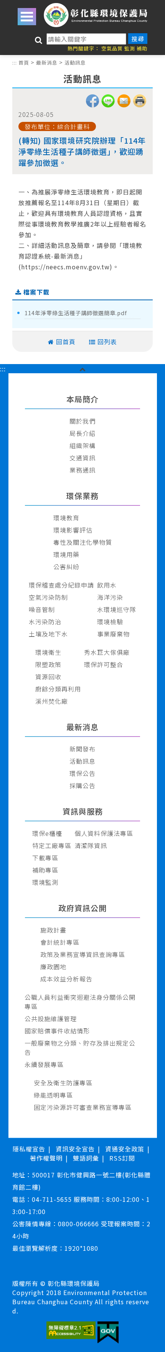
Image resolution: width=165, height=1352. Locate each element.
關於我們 (82, 421)
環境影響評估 (72, 529)
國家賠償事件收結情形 (57, 1030)
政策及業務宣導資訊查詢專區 (82, 954)
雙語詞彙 (86, 1158)
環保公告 (82, 773)
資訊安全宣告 (75, 1148)
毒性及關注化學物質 (82, 542)
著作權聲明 (46, 1158)
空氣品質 (112, 48)
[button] (82, 368)
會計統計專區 (59, 942)
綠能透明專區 (53, 1094)
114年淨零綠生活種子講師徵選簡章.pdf (76, 313)
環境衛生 (48, 652)
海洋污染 (110, 597)
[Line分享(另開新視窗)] (108, 105)
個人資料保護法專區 (103, 833)
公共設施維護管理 (51, 1018)
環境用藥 (66, 554)
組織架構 (82, 445)
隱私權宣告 (29, 1148)
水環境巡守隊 (116, 609)
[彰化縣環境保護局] (96, 15)
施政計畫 (53, 929)
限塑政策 (48, 664)
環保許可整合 (103, 664)
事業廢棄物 (113, 633)
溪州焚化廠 (51, 701)
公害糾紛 (66, 566)
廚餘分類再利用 (58, 688)
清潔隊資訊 (90, 845)
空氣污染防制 (48, 597)
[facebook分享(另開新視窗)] (92, 105)
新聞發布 (82, 748)
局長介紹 (82, 433)
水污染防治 (45, 621)
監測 (129, 48)
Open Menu (27, 16)
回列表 (107, 341)
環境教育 (66, 517)
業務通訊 (82, 469)
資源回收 (48, 676)
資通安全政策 (124, 1148)
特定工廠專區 (51, 845)
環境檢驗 (110, 621)
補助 (142, 48)
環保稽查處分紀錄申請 (61, 584)
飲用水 (107, 584)
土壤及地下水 (48, 633)
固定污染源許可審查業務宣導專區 (83, 1107)
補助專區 (45, 869)
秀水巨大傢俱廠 (107, 652)
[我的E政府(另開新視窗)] (108, 1333)
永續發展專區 (44, 1064)
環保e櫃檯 (47, 833)
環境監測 (45, 882)
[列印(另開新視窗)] (140, 105)
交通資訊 (82, 457)
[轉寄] (124, 105)
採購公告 (82, 785)
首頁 (23, 62)
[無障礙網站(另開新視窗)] (71, 1331)
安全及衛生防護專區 (63, 1082)
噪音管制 (42, 609)
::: (14, 62)
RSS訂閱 (122, 1158)
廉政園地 (53, 966)
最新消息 (47, 62)
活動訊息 (75, 62)
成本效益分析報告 (66, 978)
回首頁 (66, 341)
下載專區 (45, 857)
